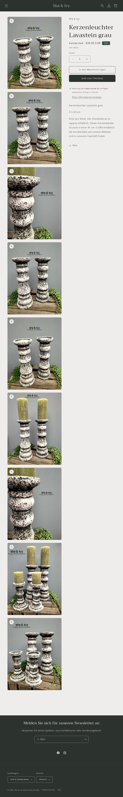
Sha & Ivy (19, 790)
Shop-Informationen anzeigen (87, 97)
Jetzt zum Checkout (92, 78)
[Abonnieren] (85, 739)
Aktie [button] (74, 145)
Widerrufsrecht (48, 790)
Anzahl (72, 53)
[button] (6, 5)
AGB (59, 790)
